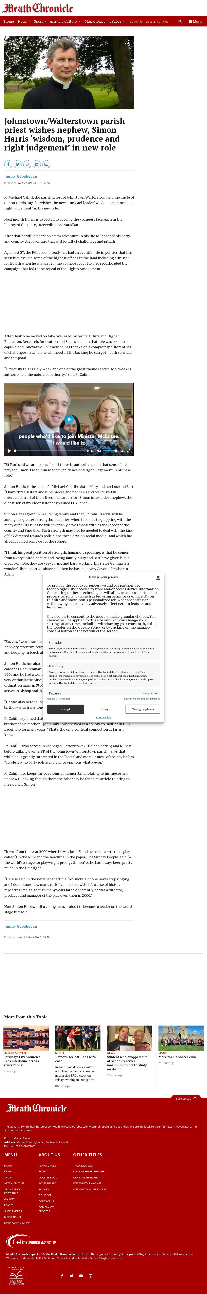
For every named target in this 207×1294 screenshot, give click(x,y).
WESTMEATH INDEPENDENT (89, 1189)
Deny (105, 709)
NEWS (8, 1171)
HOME (8, 1165)
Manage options (143, 709)
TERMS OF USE (47, 1165)
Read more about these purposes (142, 698)
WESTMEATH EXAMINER (87, 1183)
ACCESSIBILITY (47, 1183)
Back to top (183, 1098)
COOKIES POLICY (49, 1177)
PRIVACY (44, 1171)
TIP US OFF (45, 1195)
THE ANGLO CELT (83, 1165)
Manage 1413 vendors (58, 698)
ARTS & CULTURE (14, 1183)
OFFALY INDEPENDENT (86, 1177)
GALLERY (9, 1199)
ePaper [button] (116, 21)
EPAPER (9, 1205)
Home (10, 21)
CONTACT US (46, 1201)
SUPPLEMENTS (13, 1211)
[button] (158, 577)
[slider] (49, 451)
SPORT (8, 1177)
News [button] (23, 21)
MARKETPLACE (13, 1217)
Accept (65, 709)
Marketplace (96, 21)
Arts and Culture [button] (64, 21)
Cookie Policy (103, 717)
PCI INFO (44, 1189)
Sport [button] (39, 21)
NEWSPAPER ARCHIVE (17, 1223)
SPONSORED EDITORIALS (12, 1191)
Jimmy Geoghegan (20, 176)
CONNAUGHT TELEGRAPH (88, 1171)
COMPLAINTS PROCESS (46, 1209)
